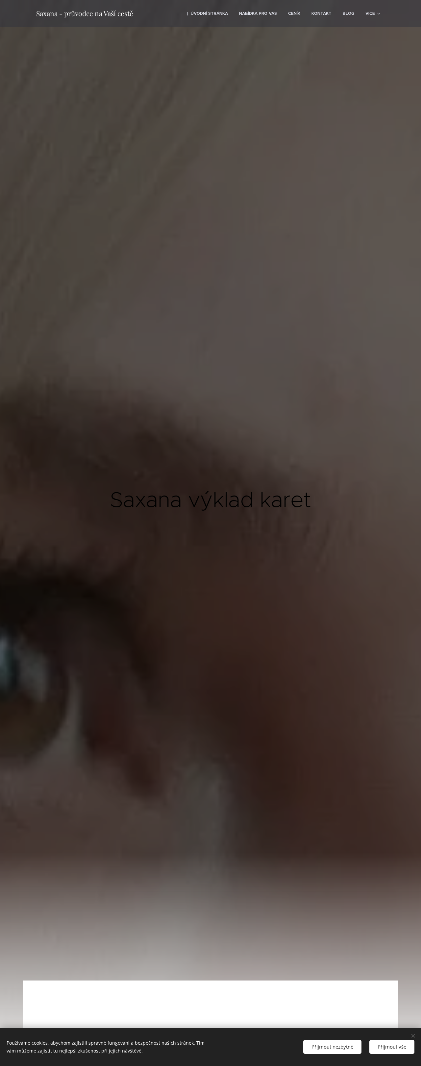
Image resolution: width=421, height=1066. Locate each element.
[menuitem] (209, 13)
